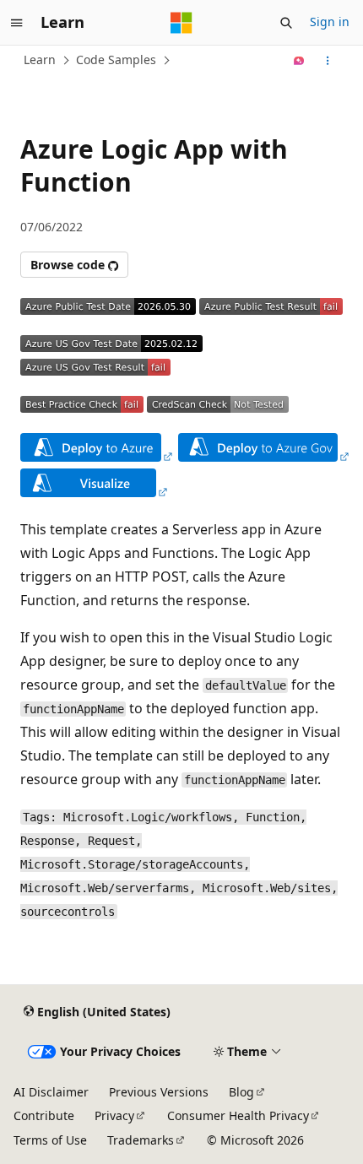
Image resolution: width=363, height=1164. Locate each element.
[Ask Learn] (299, 60)
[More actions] (328, 60)
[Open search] (286, 23)
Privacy (114, 1115)
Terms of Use (50, 1140)
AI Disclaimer (51, 1092)
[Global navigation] (17, 23)
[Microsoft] (181, 23)
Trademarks (140, 1140)
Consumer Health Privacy (238, 1115)
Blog (241, 1092)
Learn (40, 59)
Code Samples (116, 59)
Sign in (329, 22)
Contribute (44, 1115)
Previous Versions (159, 1092)
